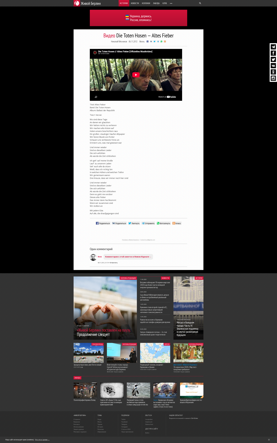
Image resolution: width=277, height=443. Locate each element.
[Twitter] (273, 59)
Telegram (124, 424)
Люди (99, 419)
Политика (100, 429)
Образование (101, 432)
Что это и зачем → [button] (42, 440)
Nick (100, 257)
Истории (124, 3)
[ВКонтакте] (273, 65)
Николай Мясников (119, 41)
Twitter (123, 419)
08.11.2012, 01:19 (103, 263)
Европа (166, 344)
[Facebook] (273, 53)
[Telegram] (273, 46)
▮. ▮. (82, 367)
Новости (135, 3)
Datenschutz (149, 424)
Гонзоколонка (97, 344)
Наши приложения (127, 432)
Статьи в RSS (125, 429)
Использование (79, 427)
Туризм (99, 424)
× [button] (269, 439)
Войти (147, 433)
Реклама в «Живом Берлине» (130, 240)
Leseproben (149, 419)
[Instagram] (273, 78)
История (199, 278)
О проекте (77, 419)
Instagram (124, 427)
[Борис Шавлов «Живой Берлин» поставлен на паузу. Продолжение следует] (105, 339)
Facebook (124, 422)
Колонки (146, 3)
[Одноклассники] (273, 72)
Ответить (114, 263)
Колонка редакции (128, 278)
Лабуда (156, 3)
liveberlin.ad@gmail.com (148, 240)
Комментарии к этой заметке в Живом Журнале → (128, 257)
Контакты (77, 424)
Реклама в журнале (80, 432)
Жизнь (142, 41)
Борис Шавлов (118, 372)
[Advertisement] (138, 233)
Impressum (148, 422)
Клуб (165, 3)
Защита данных (79, 429)
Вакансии (77, 422)
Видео (109, 35)
